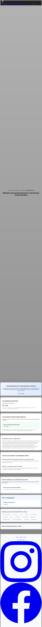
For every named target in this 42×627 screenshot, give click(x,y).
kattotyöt (11, 516)
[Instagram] (21, 581)
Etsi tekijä (14, 3)
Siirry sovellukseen (11, 4)
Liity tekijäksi (5, 504)
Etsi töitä (20, 3)
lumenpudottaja (10, 497)
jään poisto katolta (33, 514)
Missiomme (19, 4)
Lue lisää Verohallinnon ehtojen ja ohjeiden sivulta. (24, 430)
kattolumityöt (5, 516)
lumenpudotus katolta (6, 519)
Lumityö (21, 514)
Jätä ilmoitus (10, 3)
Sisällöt (15, 4)
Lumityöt (26, 514)
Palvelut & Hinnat (24, 4)
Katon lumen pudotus (6, 514)
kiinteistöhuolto (17, 516)
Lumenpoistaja (26, 519)
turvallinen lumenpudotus (17, 519)
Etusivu (3, 3)
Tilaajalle (6, 3)
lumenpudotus (32, 516)
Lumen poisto (15, 514)
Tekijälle (17, 3)
